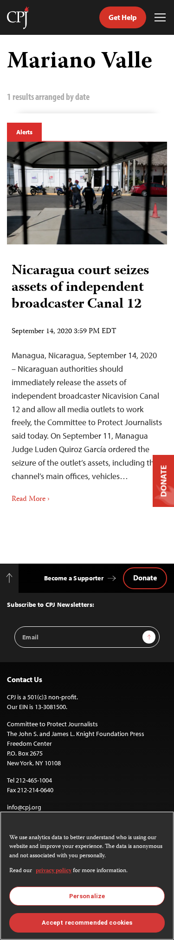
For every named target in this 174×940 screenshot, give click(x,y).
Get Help (123, 17)
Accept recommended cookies (87, 922)
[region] (87, 875)
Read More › (31, 499)
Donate (145, 577)
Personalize (87, 896)
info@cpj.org (24, 807)
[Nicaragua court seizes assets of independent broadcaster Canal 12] (87, 193)
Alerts (24, 132)
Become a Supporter (73, 578)
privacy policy (53, 871)
